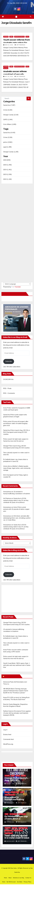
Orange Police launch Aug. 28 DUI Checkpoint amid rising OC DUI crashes (17, 781)
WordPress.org (8, 744)
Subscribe (8, 361)
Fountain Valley (23, 827)
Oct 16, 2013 (9, 76)
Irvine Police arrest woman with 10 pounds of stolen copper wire (16, 509)
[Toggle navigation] (16, 16)
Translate (18, 287)
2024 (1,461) (7, 169)
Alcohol (7, 775)
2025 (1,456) (7, 165)
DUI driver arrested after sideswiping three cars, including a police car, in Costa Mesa (16, 518)
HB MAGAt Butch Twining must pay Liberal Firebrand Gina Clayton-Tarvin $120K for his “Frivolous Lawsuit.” (15, 690)
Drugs (17, 775)
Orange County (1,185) (10, 152)
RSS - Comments (9, 393)
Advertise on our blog (18, 877)
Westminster (22, 814)
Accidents (7, 827)
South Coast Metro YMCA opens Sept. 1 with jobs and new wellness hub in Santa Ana (16, 665)
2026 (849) (6, 160)
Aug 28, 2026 (10, 783)
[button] (30, 16)
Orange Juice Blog (11, 676)
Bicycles (14, 827)
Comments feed (8, 739)
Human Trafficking (10, 794)
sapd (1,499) (7, 147)
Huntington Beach (19, 36)
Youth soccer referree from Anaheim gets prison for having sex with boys (16, 43)
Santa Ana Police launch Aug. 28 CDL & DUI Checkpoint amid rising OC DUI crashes (16, 432)
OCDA (27, 36)
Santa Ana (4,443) (9, 132)
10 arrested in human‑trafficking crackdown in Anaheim (17, 799)
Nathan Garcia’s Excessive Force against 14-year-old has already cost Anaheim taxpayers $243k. (17, 713)
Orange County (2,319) (10, 115)
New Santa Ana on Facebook (14, 294)
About (10, 877)
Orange (23, 775)
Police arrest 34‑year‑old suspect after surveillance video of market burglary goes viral (15, 423)
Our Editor (19, 882)
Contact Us (28, 877)
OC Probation (13, 814)
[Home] (2, 16)
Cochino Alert (15, 792)
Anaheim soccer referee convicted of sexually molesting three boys (15, 74)
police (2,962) (7, 142)
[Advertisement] (17, 198)
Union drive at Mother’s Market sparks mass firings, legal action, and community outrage (16, 468)
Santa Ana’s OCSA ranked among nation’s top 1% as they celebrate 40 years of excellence (15, 500)
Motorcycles (8, 830)
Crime (11, 36)
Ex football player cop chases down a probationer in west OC (17, 818)
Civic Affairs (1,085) (9, 124)
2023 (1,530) (7, 174)
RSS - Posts (7, 388)
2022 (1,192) (7, 179)
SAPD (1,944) (7, 119)
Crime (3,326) (7, 137)
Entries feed (7, 734)
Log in (5, 730)
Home (5, 877)
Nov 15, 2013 (9, 45)
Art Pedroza (20, 45)
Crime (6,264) (7, 110)
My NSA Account (11, 882)
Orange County (18, 830)
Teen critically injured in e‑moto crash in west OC (17, 837)
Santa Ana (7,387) (9, 105)
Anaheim (6, 36)
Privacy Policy (27, 882)
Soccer (6, 68)
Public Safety (8, 833)
